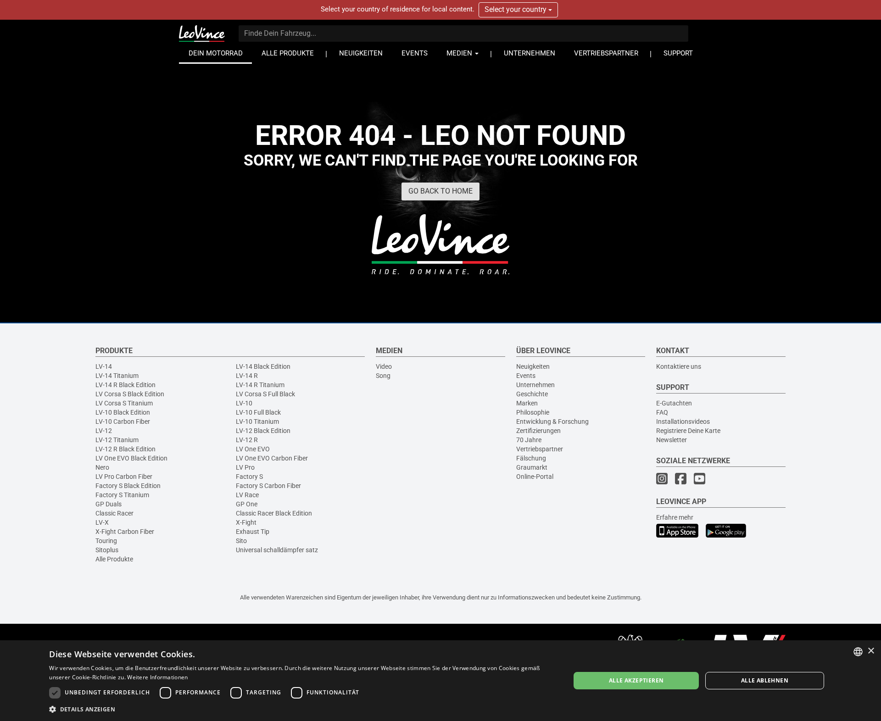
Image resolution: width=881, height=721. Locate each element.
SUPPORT (678, 53)
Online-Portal (534, 476)
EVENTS (414, 53)
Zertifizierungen (538, 430)
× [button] (870, 651)
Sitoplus (106, 550)
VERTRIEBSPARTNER (606, 53)
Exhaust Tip (252, 531)
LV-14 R (247, 375)
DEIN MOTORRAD (216, 53)
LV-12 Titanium (117, 440)
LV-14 (103, 366)
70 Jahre (528, 440)
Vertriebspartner (539, 449)
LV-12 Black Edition (263, 430)
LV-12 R (247, 440)
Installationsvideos (683, 421)
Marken (527, 403)
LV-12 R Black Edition (125, 449)
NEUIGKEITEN (361, 53)
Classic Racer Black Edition (274, 513)
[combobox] (858, 651)
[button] (302, 709)
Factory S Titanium (122, 495)
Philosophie (532, 412)
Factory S (249, 476)
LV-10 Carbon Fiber (122, 421)
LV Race (247, 495)
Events (525, 375)
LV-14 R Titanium (260, 384)
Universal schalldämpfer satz (277, 550)
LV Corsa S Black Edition (129, 394)
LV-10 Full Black (258, 412)
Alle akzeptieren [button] (636, 680)
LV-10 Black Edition (122, 412)
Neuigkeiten (533, 366)
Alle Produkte (114, 559)
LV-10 (244, 403)
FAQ (662, 412)
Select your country (516, 9)
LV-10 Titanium (257, 421)
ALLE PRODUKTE (288, 53)
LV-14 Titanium (117, 375)
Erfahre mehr (674, 517)
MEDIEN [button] (460, 53)
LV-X (102, 522)
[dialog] (440, 680)
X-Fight (246, 522)
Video (384, 366)
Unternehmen (535, 384)
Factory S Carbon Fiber (268, 485)
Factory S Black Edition (128, 485)
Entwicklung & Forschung (552, 421)
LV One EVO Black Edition (131, 458)
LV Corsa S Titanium (124, 403)
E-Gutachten (674, 403)
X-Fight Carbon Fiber (124, 531)
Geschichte (532, 394)
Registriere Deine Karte (688, 430)
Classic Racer (114, 513)
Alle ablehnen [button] (764, 680)
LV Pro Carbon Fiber (123, 476)
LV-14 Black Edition (263, 366)
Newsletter (671, 440)
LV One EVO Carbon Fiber (272, 458)
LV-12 (103, 430)
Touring (106, 540)
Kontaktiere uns (678, 366)
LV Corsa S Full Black (265, 394)
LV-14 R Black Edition (125, 384)
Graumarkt (531, 467)
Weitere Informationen (157, 677)
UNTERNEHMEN (529, 53)
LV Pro (245, 467)
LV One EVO (253, 449)
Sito (241, 540)
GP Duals (108, 504)
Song (383, 375)
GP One (246, 504)
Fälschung (531, 458)
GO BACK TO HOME (440, 191)
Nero (102, 467)
